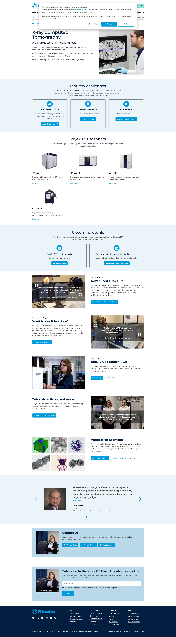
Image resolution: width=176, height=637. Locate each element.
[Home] (33, 24)
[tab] (86, 517)
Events (111, 619)
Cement (92, 624)
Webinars (112, 616)
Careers (131, 625)
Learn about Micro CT (50, 124)
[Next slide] (140, 499)
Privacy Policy (126, 631)
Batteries (92, 621)
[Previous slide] (36, 499)
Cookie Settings (113, 631)
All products (74, 613)
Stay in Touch (137, 6)
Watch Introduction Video (126, 119)
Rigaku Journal (114, 613)
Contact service (133, 616)
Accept (109, 24)
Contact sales (133, 619)
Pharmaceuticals (95, 619)
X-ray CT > (36, 17)
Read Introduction (88, 119)
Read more (77, 500)
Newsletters (113, 622)
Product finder (75, 616)
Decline (126, 24)
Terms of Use (139, 631)
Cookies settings (92, 24)
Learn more (36, 183)
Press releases (114, 625)
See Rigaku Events (59, 263)
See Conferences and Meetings (116, 263)
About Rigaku (133, 613)
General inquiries (134, 622)
